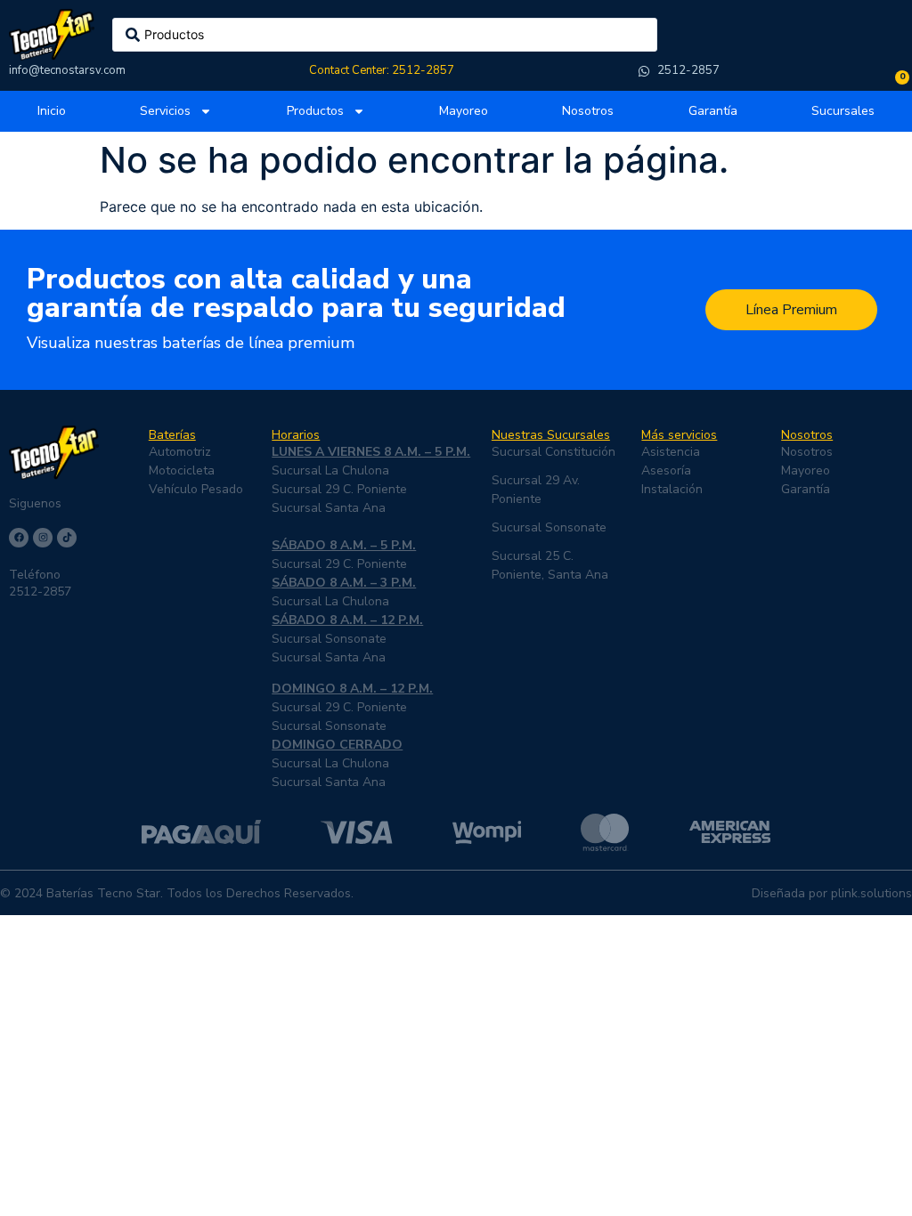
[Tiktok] (67, 537)
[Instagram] (43, 537)
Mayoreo (463, 110)
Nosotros (588, 110)
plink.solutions (871, 893)
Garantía (712, 110)
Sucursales (843, 110)
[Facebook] (18, 537)
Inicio (51, 110)
